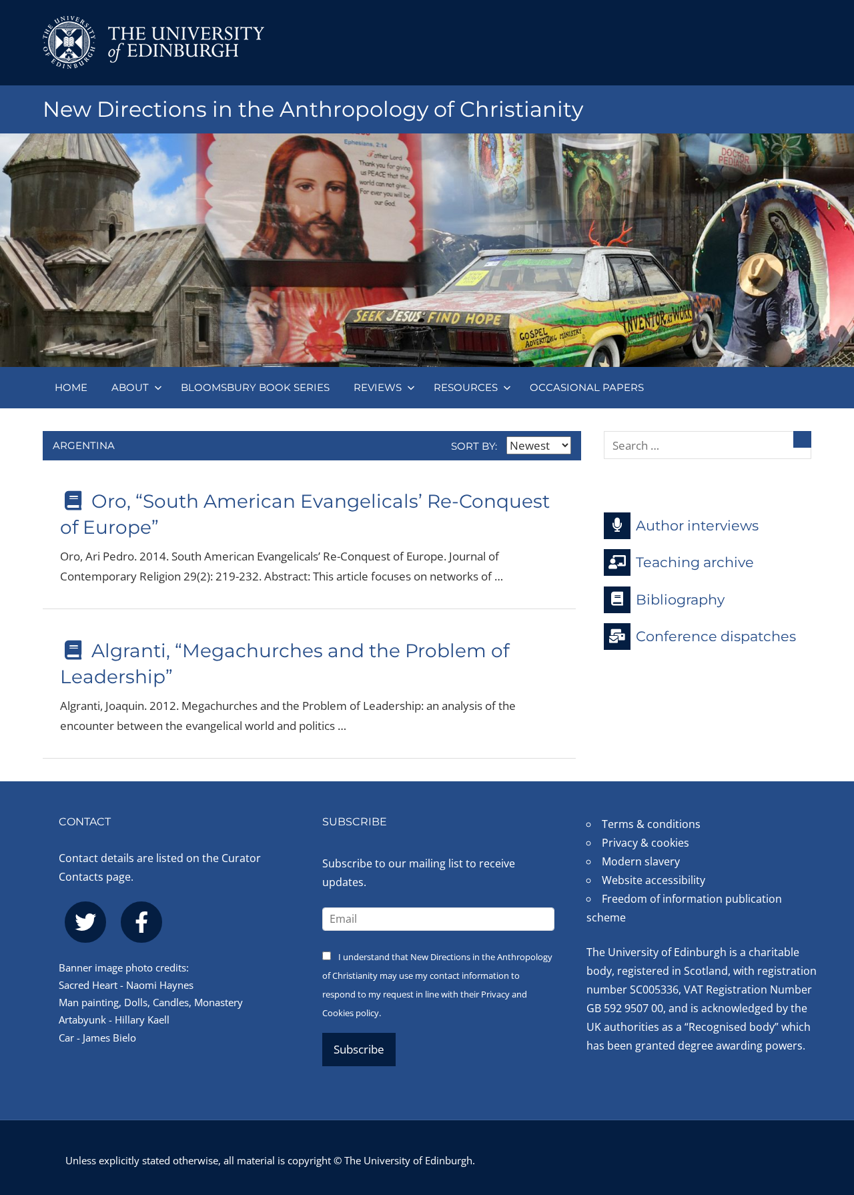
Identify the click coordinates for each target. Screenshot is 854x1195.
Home (71, 387)
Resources (466, 387)
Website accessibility (653, 880)
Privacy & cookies (645, 842)
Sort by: (475, 446)
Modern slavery (641, 861)
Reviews (378, 387)
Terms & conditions (651, 824)
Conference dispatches (716, 636)
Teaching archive (695, 562)
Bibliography (680, 598)
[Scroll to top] (822, 1105)
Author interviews (697, 524)
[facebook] (141, 922)
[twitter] (85, 922)
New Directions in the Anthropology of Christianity (313, 109)
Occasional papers (587, 387)
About (130, 387)
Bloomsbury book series (255, 387)
